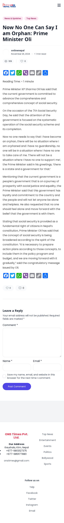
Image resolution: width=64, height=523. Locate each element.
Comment (10, 325)
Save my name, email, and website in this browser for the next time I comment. (31, 376)
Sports (47, 464)
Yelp (32, 487)
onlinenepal (17, 50)
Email (37, 361)
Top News (47, 434)
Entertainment (47, 440)
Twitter (32, 499)
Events (47, 446)
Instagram (32, 504)
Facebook (32, 493)
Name (7, 361)
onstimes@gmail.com (16, 460)
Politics (48, 452)
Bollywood (47, 458)
